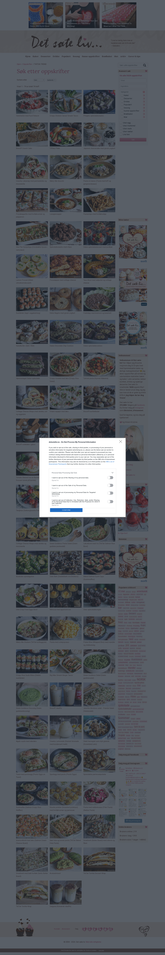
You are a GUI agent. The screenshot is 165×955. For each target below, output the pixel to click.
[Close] (121, 442)
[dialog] (82, 477)
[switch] (110, 477)
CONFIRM (66, 510)
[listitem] (82, 473)
